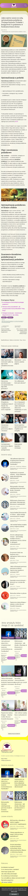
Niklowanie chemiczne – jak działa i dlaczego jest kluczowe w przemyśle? (18, 502)
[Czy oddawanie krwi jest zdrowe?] (21, 374)
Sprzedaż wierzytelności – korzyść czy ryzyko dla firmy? (18, 582)
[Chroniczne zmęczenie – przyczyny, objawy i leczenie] (7, 418)
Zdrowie (18, 494)
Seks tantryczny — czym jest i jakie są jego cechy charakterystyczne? (7, 363)
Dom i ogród (19, 854)
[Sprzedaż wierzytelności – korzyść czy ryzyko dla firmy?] (5, 584)
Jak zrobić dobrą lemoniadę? (9, 874)
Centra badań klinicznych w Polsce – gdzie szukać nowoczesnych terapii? (18, 514)
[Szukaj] (25, 5)
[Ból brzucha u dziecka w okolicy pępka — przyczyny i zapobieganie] (5, 824)
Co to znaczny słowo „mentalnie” (10, 869)
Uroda (17, 480)
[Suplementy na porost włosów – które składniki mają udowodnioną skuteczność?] (5, 478)
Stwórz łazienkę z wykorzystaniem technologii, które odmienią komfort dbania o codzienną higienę (18, 848)
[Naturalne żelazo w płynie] (5, 595)
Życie (17, 528)
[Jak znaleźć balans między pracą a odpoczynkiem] (5, 528)
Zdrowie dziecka (20, 826)
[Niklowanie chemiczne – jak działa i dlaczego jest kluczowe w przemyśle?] (5, 505)
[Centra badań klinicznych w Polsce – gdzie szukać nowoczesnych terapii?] (5, 517)
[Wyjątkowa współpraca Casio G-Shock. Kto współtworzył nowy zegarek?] (7, 395)
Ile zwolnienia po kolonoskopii (9, 876)
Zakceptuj (14, 894)
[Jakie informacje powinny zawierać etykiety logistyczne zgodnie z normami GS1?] (5, 571)
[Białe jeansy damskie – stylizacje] (21, 438)
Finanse (10, 317)
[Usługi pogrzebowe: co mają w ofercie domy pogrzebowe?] (5, 836)
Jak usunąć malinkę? (6, 882)
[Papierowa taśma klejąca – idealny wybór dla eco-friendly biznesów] (5, 606)
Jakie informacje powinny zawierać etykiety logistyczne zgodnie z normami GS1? (8, 682)
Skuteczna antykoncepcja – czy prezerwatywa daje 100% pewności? (7, 384)
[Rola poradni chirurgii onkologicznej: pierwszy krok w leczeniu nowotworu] (5, 492)
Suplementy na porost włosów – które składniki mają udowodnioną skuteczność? (20, 783)
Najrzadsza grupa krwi (7, 880)
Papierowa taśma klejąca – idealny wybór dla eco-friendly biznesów (18, 604)
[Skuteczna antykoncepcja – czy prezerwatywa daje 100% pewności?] (7, 374)
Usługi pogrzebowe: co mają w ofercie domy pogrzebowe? (17, 834)
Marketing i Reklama (21, 466)
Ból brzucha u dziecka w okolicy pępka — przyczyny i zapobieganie (18, 822)
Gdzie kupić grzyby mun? (8, 871)
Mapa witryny (4, 758)
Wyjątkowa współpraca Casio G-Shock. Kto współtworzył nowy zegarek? (7, 405)
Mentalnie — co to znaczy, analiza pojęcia (20, 361)
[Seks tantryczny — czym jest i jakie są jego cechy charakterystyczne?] (7, 353)
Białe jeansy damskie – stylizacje (18, 446)
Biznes (4, 317)
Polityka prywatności (6, 760)
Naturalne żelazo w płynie (18, 593)
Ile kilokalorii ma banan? (7, 867)
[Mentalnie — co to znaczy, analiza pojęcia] (21, 353)
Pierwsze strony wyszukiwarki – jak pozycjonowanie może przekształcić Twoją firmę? (13, 308)
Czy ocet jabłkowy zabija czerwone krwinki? (13, 878)
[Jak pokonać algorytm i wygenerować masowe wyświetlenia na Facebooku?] (5, 464)
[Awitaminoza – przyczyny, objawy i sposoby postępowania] (7, 438)
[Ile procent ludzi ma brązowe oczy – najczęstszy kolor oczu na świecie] (5, 558)
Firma (17, 709)
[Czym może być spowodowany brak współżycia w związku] (21, 418)
